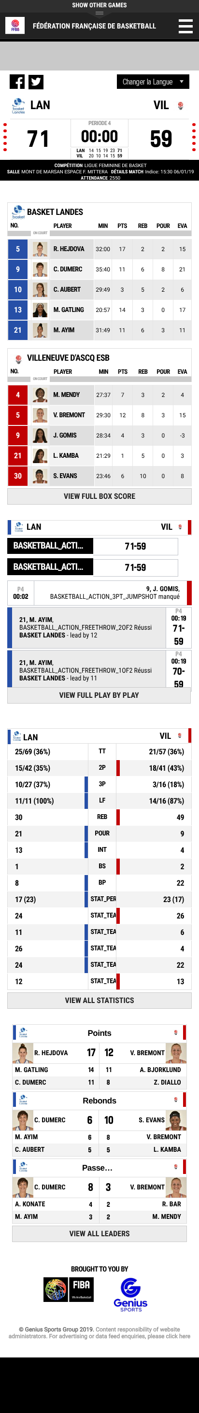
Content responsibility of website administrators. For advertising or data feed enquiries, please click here (99, 1333)
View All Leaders (100, 1233)
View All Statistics (99, 1000)
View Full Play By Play (99, 695)
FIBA (68, 1295)
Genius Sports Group (130, 1295)
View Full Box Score (99, 496)
